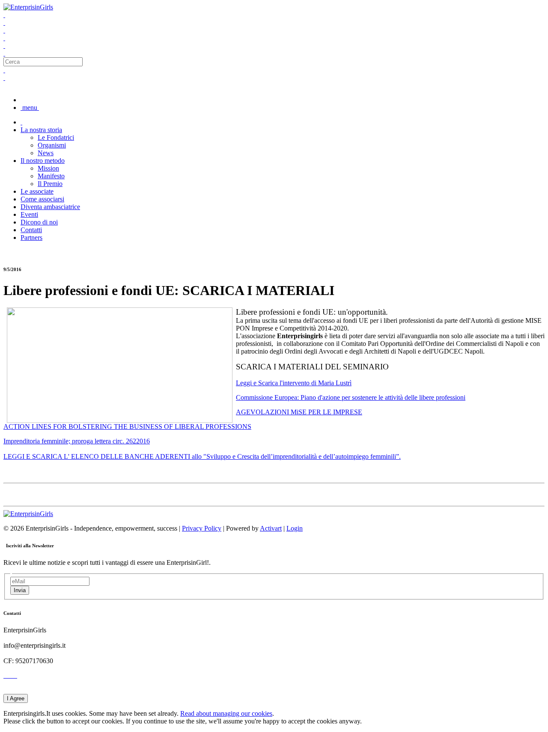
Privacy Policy (201, 528)
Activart (271, 528)
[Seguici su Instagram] (4, 37)
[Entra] (4, 53)
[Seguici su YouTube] (4, 45)
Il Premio (50, 183)
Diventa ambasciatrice (50, 206)
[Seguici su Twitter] (4, 22)
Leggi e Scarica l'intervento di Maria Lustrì (293, 383)
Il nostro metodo (43, 160)
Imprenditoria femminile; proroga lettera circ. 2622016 (76, 441)
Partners (31, 237)
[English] (4, 77)
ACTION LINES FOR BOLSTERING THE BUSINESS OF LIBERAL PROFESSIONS (127, 426)
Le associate (37, 191)
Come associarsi (42, 199)
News (46, 152)
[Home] (21, 122)
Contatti (31, 229)
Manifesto (51, 176)
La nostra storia (41, 129)
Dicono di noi (39, 222)
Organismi (52, 145)
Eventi (29, 214)
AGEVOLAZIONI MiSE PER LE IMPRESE (299, 412)
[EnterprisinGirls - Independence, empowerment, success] (28, 7)
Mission (48, 168)
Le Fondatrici (56, 137)
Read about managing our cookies (226, 713)
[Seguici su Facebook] (4, 14)
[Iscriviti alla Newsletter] (13, 675)
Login (294, 528)
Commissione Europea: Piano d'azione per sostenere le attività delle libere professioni (350, 397)
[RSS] (14, 675)
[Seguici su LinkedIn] (4, 30)
